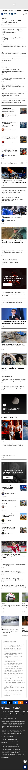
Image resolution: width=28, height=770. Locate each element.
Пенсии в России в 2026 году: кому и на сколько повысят (14, 677)
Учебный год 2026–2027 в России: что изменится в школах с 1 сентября (13, 667)
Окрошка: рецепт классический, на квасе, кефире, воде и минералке (13, 664)
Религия (24, 627)
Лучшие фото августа (9, 417)
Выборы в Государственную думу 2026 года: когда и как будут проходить (14, 645)
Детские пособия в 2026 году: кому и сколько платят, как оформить (13, 691)
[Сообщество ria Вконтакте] (15, 702)
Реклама (12, 714)
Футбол (3, 603)
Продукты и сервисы (21, 714)
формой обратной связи (20, 751)
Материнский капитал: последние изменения (12, 694)
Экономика (17, 711)
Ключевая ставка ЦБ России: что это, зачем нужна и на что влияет (13, 674)
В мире (23, 711)
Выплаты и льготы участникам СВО (13, 680)
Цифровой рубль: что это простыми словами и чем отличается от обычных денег (14, 687)
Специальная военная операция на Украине (10, 627)
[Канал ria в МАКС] (4, 702)
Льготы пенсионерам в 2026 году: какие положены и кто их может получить (14, 683)
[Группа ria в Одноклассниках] (20, 702)
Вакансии (3, 720)
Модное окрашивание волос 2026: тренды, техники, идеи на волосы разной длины (13, 650)
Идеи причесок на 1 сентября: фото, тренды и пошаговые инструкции (13, 671)
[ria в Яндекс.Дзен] (9, 702)
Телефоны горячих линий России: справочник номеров (12, 660)
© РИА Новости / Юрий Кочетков (8, 455)
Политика (3, 711)
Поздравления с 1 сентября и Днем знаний (13, 657)
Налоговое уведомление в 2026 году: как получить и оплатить (13, 653)
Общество (10, 711)
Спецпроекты (5, 714)
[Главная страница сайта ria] (9, 14)
